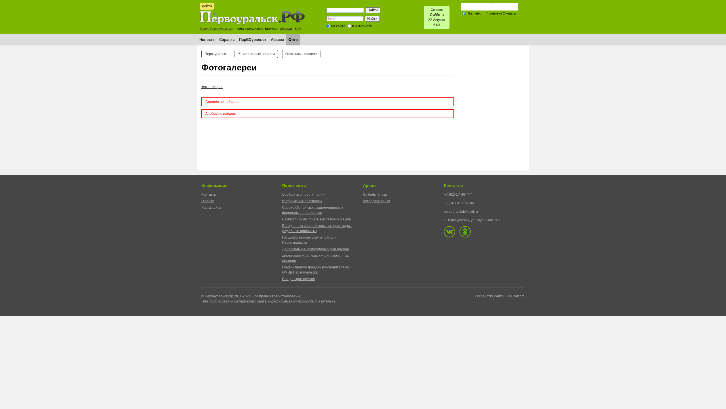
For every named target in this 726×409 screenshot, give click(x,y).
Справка (227, 39)
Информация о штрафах (302, 201)
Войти (207, 6)
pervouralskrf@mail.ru (461, 212)
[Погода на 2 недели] (501, 13)
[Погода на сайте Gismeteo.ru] (489, 8)
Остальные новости (301, 54)
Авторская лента (376, 201)
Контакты (209, 195)
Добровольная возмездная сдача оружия (315, 249)
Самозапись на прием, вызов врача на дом (316, 219)
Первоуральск (215, 54)
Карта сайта (211, 208)
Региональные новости (256, 54)
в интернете (362, 26)
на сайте (338, 26)
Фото (293, 39)
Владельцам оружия (298, 279)
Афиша (277, 39)
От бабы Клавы (375, 195)
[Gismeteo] (472, 13)
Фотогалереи (212, 87)
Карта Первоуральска (216, 28)
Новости (207, 39)
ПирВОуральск (252, 39)
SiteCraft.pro (515, 296)
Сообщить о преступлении (304, 195)
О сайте (207, 201)
